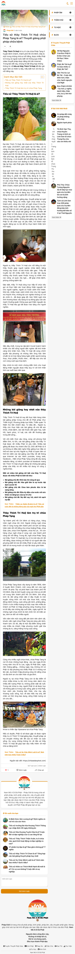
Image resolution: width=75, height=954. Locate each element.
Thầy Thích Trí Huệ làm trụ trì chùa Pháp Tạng (23, 88)
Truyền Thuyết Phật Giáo (14, 946)
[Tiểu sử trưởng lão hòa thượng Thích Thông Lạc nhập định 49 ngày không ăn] (5, 829)
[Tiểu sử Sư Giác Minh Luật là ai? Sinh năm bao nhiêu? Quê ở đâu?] (5, 863)
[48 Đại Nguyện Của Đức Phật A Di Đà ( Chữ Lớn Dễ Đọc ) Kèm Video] (53, 54)
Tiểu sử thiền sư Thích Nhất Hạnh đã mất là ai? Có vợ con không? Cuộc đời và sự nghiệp (27, 869)
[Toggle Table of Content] (41, 77)
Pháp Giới (9, 30)
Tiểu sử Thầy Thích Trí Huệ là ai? (18, 80)
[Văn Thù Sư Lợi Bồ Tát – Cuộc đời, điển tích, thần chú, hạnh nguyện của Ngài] (53, 76)
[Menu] (71, 3)
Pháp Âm (39, 946)
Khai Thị (59, 946)
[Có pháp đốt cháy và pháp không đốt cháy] (53, 117)
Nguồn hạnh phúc (64, 123)
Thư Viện (68, 946)
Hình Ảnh (42, 949)
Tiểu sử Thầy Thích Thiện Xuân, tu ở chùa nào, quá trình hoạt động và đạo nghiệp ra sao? (26, 841)
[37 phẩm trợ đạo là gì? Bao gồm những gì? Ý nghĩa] (5, 850)
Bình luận (23, 770)
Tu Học (33, 949)
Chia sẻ (40, 770)
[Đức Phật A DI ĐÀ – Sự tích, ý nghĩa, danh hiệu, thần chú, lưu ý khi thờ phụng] (53, 89)
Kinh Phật (30, 946)
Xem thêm (56, 100)
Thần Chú (49, 946)
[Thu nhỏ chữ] (5, 46)
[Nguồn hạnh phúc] (53, 126)
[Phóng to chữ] (10, 46)
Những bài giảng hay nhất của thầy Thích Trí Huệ (24, 84)
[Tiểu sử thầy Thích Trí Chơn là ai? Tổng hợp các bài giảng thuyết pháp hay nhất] (5, 857)
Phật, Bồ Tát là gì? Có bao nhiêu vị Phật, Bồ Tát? (64, 66)
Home (7, 27)
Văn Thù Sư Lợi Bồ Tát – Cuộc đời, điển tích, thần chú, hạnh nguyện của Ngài (64, 78)
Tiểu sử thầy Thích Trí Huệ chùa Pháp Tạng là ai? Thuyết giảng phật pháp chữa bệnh (41, 27)
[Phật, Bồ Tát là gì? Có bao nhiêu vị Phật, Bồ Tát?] (53, 67)
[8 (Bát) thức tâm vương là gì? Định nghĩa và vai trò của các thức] (5, 822)
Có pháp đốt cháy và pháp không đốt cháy (64, 116)
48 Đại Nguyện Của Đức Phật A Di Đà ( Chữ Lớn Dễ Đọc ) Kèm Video (63, 56)
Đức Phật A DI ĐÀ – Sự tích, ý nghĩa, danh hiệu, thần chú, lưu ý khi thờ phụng (64, 91)
